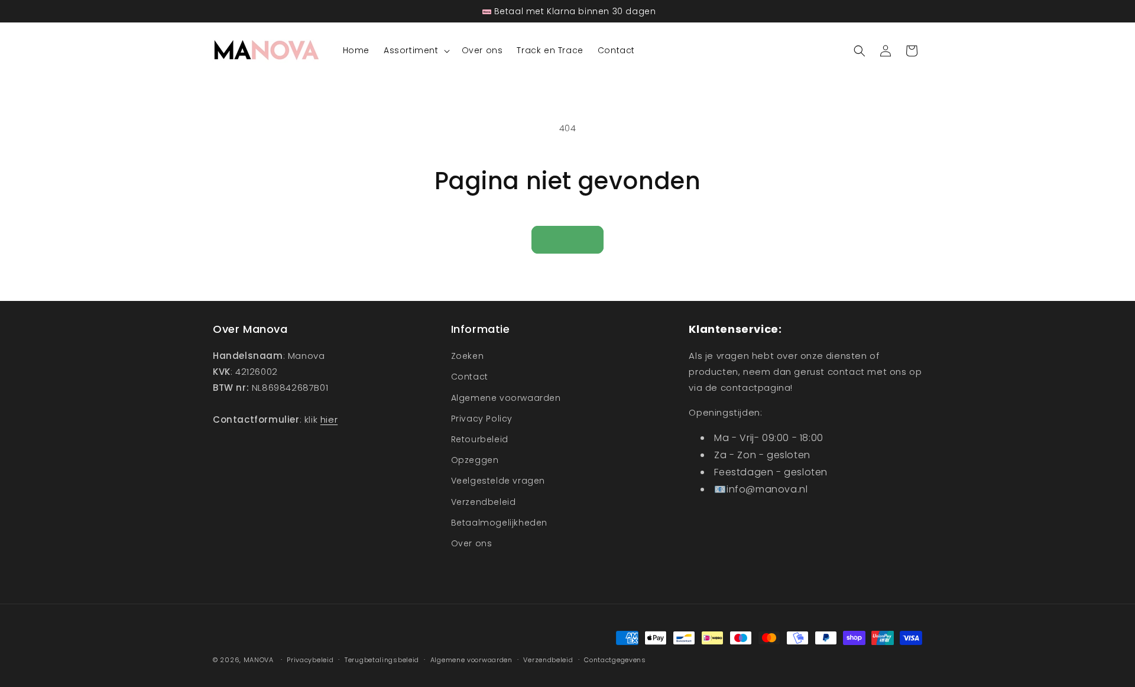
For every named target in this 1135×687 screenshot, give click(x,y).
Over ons (471, 543)
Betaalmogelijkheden (499, 523)
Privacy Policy (482, 418)
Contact (469, 377)
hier (329, 419)
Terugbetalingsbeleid (382, 660)
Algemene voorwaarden (506, 398)
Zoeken (467, 356)
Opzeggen (475, 460)
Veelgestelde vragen (498, 481)
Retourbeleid (479, 439)
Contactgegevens (615, 660)
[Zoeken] (860, 51)
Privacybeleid (310, 660)
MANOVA (259, 660)
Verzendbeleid (483, 502)
